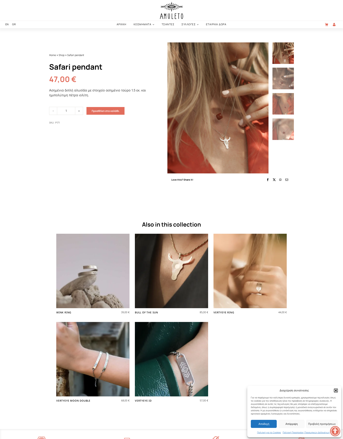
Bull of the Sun (146, 312)
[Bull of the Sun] (171, 271)
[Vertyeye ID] (171, 359)
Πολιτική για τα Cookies (269, 432)
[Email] (287, 179)
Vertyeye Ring (223, 312)
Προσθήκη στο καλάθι (105, 111)
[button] (336, 390)
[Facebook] (268, 179)
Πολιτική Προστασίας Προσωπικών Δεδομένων (306, 432)
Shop (61, 55)
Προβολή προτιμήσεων (322, 423)
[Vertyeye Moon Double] (93, 359)
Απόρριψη (291, 423)
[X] (274, 179)
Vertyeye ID (143, 400)
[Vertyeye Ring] (250, 271)
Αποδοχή (264, 423)
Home (52, 55)
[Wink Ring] (93, 271)
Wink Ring (63, 312)
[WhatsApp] (280, 179)
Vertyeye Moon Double (73, 400)
